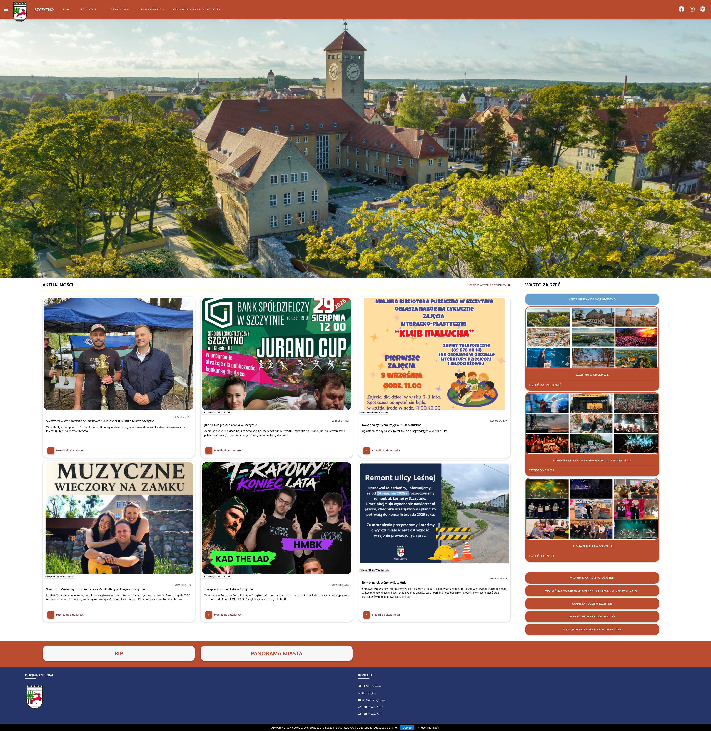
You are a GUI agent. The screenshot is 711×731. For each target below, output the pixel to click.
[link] (89, 9)
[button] (53, 148)
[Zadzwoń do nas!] (360, 707)
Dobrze (407, 727)
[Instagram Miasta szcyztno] (692, 9)
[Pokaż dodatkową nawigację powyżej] (702, 9)
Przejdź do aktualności (70, 450)
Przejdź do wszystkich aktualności (488, 284)
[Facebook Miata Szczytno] (681, 9)
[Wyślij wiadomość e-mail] (360, 700)
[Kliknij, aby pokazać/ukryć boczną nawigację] (7, 9)
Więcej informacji (428, 727)
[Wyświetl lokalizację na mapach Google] (360, 686)
